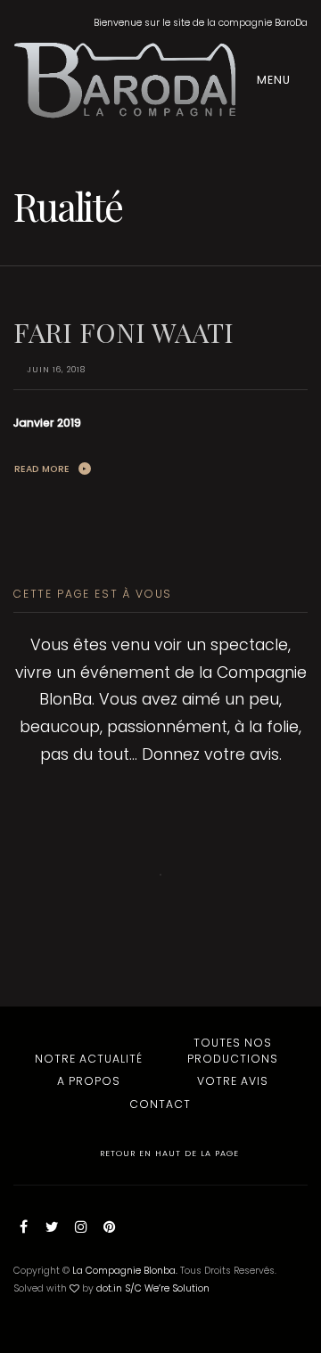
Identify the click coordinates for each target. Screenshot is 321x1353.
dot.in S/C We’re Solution (153, 1288)
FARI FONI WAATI (123, 332)
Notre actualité (89, 1058)
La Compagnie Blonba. (124, 1270)
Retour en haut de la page (167, 1153)
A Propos (88, 1080)
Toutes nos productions (232, 1050)
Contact (160, 1104)
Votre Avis (232, 1080)
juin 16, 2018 (56, 369)
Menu (275, 79)
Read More (42, 469)
